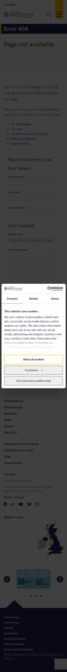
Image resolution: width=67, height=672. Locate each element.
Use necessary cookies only (33, 380)
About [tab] (55, 298)
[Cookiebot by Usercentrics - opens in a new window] (48, 288)
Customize (31, 370)
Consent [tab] (12, 298)
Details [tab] (33, 298)
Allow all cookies (33, 359)
